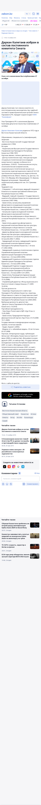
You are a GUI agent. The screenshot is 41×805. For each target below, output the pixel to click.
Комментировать (32, 484)
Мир (10, 18)
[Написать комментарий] (20, 478)
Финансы (17, 18)
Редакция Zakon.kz (8, 33)
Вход (37, 473)
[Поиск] (33, 13)
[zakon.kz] (7, 14)
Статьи (23, 18)
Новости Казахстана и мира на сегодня (14, 31)
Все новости (33, 31)
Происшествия (32, 18)
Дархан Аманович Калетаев (12, 130)
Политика (5, 18)
